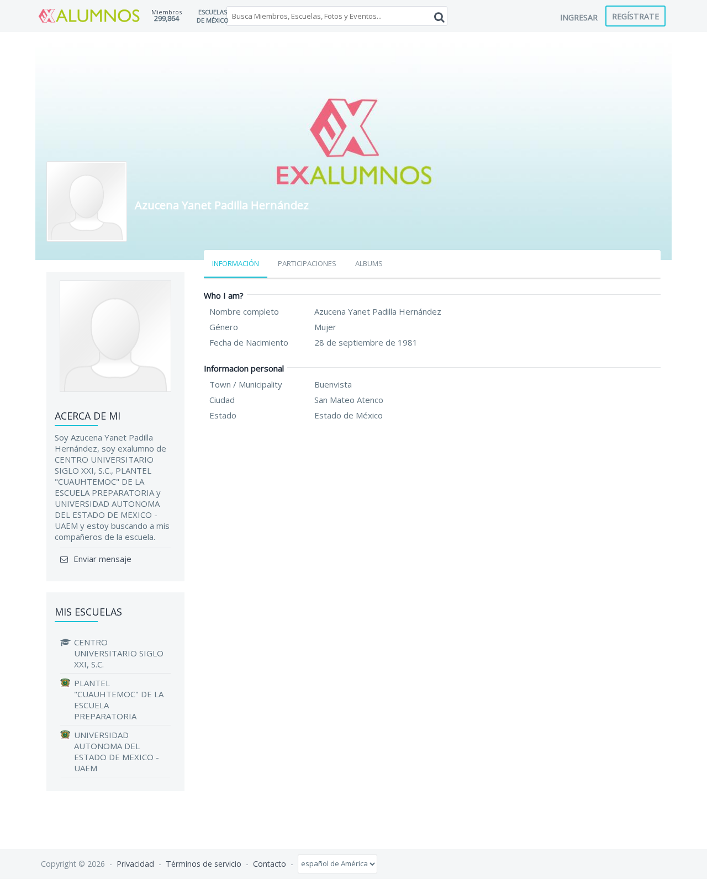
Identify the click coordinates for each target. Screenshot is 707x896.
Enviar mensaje (101, 558)
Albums (369, 263)
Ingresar (579, 17)
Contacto (269, 863)
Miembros (166, 12)
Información (235, 263)
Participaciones (307, 263)
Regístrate (635, 16)
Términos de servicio (203, 863)
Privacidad (135, 863)
